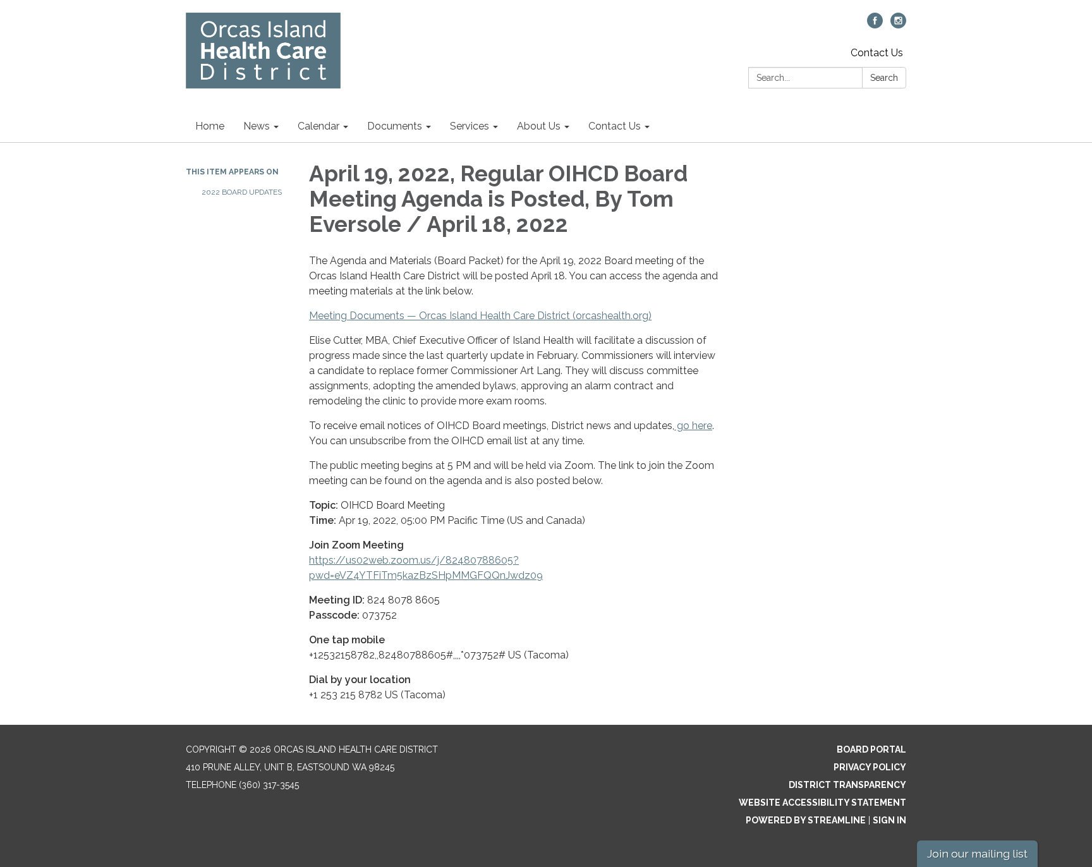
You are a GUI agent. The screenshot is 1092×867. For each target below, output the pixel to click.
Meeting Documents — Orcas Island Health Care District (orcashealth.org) (480, 316)
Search (884, 78)
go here (693, 426)
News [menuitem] (256, 126)
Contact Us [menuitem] (614, 126)
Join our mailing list (977, 853)
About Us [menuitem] (539, 126)
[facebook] (875, 25)
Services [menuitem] (469, 126)
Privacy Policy (870, 767)
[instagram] (898, 25)
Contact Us (877, 53)
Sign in (889, 820)
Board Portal (871, 749)
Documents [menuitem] (394, 126)
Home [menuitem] (209, 126)
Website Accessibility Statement (822, 802)
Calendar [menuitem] (318, 126)
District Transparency (847, 785)
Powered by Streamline (806, 820)
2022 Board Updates (242, 192)
